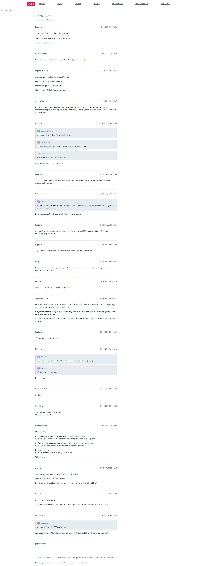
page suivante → (41, 544)
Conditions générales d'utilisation (80, 558)
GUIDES (78, 4)
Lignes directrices (59, 558)
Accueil (38, 558)
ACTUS (42, 4)
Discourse (48, 563)
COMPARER (165, 4)
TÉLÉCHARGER (141, 4)
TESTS (59, 4)
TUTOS (97, 4)
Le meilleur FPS (46, 16)
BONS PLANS (117, 4)
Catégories (47, 558)
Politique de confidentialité (103, 558)
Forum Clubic (6, 10)
